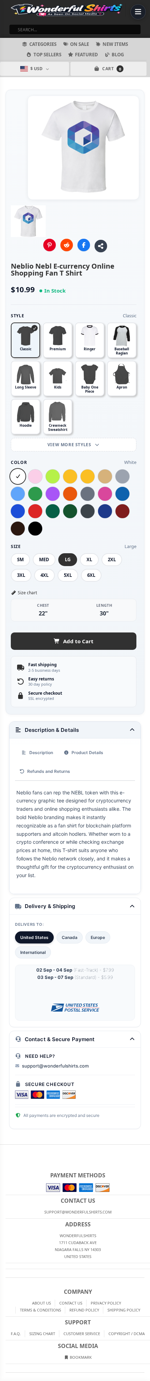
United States (34, 937)
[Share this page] (101, 246)
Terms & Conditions (40, 1310)
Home (5, 1150)
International (33, 952)
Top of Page (145, 1150)
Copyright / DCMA (126, 1333)
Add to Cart (78, 641)
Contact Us (70, 1303)
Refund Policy (84, 1310)
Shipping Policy (123, 1310)
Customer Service (81, 1333)
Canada (69, 937)
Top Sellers (47, 54)
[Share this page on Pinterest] (49, 245)
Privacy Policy (106, 1303)
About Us (41, 1303)
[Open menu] (138, 11)
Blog (118, 54)
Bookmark (80, 1357)
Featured (86, 54)
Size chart (27, 593)
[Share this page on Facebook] (83, 245)
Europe (98, 937)
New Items (115, 44)
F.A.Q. (16, 1333)
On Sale (79, 44)
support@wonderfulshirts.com (55, 1066)
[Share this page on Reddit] (66, 245)
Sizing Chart (42, 1333)
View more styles (69, 445)
